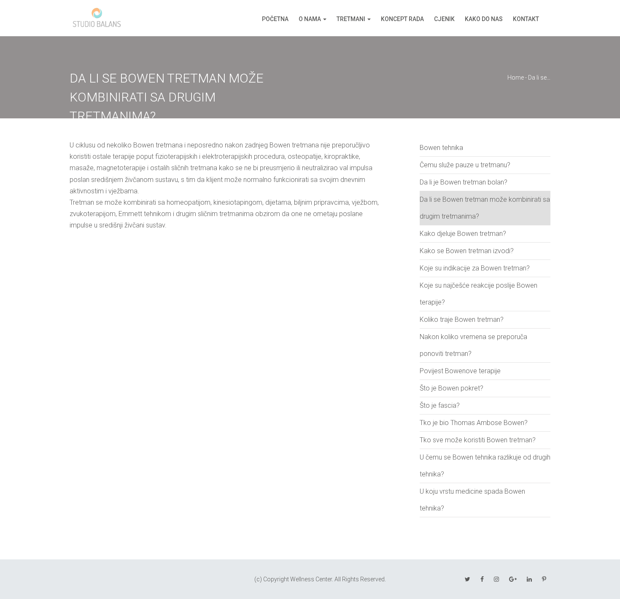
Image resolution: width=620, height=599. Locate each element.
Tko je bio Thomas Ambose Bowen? (474, 423)
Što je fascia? (440, 405)
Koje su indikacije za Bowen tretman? (475, 268)
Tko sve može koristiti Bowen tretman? (478, 440)
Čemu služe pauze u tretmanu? (465, 165)
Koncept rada (402, 19)
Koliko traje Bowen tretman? (462, 320)
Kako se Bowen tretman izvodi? (467, 251)
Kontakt (526, 19)
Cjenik (444, 19)
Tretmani (351, 19)
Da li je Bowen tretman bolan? (463, 182)
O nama (310, 19)
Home (515, 77)
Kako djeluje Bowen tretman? (463, 234)
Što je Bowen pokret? (451, 388)
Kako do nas (484, 19)
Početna (275, 19)
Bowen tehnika (441, 148)
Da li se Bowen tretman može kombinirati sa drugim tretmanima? (485, 207)
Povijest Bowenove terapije (460, 371)
